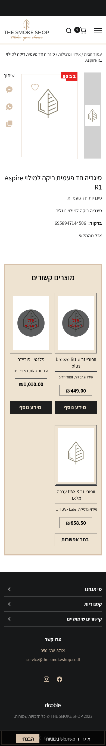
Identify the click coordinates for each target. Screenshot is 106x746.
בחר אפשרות (75, 539)
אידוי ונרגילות (69, 54)
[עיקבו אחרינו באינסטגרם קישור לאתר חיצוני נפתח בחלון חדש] (46, 679)
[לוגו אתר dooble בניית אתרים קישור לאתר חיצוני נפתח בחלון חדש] (53, 706)
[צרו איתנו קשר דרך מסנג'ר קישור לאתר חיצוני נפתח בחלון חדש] (9, 91)
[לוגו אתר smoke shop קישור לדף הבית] (26, 30)
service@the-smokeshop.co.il (53, 659)
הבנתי (27, 738)
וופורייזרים (65, 377)
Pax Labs (70, 509)
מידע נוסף (75, 407)
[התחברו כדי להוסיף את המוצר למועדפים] (35, 87)
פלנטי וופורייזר (31, 359)
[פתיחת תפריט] (98, 30)
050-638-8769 (53, 651)
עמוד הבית (93, 54)
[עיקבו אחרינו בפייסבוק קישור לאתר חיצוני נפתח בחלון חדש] (59, 679)
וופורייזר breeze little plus (76, 362)
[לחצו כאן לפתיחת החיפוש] (69, 30)
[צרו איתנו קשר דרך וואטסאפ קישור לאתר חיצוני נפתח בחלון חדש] (9, 108)
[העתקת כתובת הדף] (9, 125)
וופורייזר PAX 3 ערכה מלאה (76, 494)
